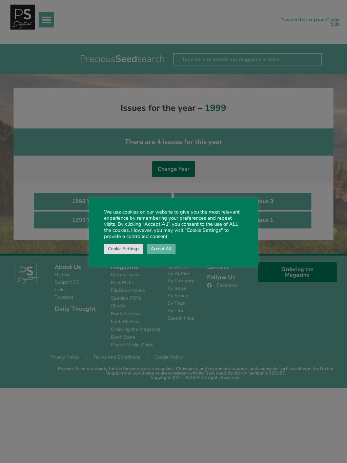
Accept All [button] (161, 249)
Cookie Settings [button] (123, 249)
